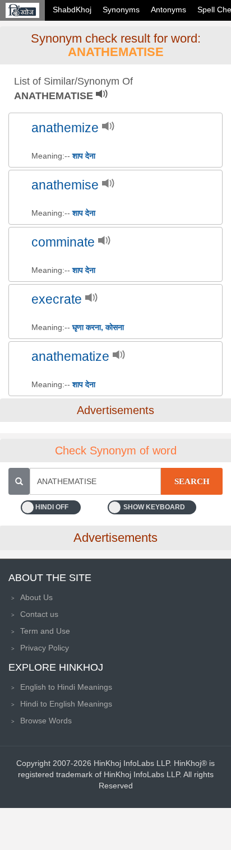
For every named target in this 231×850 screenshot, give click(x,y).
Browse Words (46, 720)
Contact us (39, 614)
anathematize (70, 356)
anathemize (65, 128)
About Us (36, 597)
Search (192, 481)
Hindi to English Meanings (66, 703)
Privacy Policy (44, 647)
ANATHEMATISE (116, 52)
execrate (56, 299)
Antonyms (168, 9)
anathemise (65, 185)
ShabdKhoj (72, 9)
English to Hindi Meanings (66, 686)
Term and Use (45, 630)
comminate (63, 242)
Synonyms (121, 9)
